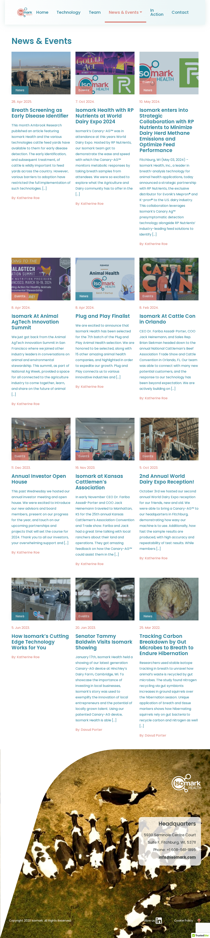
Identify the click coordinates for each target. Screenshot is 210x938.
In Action (156, 12)
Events (84, 90)
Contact (180, 12)
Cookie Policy (183, 921)
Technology (69, 12)
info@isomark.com (177, 857)
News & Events (124, 12)
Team (95, 12)
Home (42, 12)
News (20, 90)
